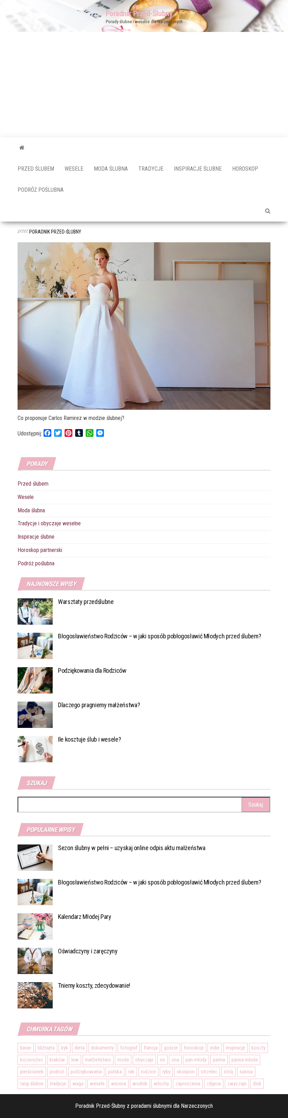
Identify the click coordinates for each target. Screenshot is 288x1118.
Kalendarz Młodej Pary (84, 916)
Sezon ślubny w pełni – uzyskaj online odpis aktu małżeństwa (131, 847)
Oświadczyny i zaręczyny (88, 951)
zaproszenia (187, 1083)
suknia (246, 1071)
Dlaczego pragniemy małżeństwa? (99, 705)
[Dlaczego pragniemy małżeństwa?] (35, 714)
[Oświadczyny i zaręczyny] (35, 960)
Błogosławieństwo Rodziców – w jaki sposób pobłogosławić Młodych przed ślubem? (159, 636)
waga (78, 1083)
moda (123, 1060)
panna (219, 1060)
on (162, 1060)
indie (215, 1048)
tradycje (58, 1083)
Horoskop (245, 168)
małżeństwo (98, 1060)
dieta (79, 1048)
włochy (161, 1083)
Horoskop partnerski (40, 550)
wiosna (118, 1083)
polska (115, 1071)
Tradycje (150, 168)
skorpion (186, 1071)
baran (25, 1048)
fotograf (128, 1048)
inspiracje (235, 1048)
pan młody (196, 1060)
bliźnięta (46, 1048)
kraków (57, 1060)
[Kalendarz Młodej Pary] (35, 925)
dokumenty (102, 1048)
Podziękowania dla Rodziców (92, 670)
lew (75, 1060)
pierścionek (32, 1071)
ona (175, 1060)
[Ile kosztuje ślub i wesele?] (35, 748)
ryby (166, 1071)
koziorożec (31, 1060)
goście (171, 1048)
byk (64, 1048)
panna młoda (244, 1060)
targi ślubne (32, 1083)
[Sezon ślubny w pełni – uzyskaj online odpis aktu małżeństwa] (35, 857)
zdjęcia (214, 1083)
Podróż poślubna (41, 189)
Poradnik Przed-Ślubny (139, 13)
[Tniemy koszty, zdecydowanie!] (35, 994)
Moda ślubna (111, 168)
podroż (57, 1071)
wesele (97, 1083)
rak (131, 1071)
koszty (258, 1048)
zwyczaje (237, 1083)
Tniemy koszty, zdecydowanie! (94, 985)
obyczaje (144, 1060)
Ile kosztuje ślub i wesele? (89, 739)
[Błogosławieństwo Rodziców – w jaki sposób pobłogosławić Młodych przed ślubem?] (35, 645)
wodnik (140, 1083)
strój (228, 1071)
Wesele (74, 168)
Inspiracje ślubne (198, 168)
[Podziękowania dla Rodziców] (35, 680)
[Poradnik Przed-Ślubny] (22, 147)
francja (151, 1048)
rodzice (148, 1071)
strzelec (209, 1071)
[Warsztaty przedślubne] (35, 611)
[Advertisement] (144, 84)
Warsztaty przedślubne (85, 601)
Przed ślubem (36, 168)
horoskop (194, 1048)
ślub (257, 1083)
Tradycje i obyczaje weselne (49, 523)
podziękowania (86, 1071)
